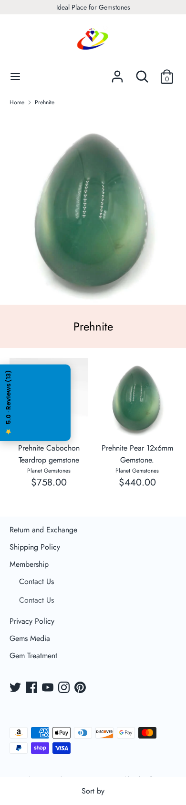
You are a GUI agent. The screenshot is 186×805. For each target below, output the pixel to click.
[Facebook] (32, 688)
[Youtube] (48, 688)
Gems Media (30, 638)
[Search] (142, 72)
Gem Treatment (33, 655)
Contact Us (36, 581)
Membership (29, 564)
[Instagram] (65, 688)
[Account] (117, 72)
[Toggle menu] (15, 76)
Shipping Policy (35, 546)
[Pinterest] (81, 688)
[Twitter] (16, 688)
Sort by (93, 790)
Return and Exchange (43, 529)
